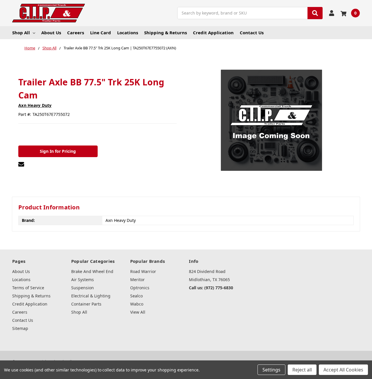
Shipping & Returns (165, 32)
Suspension (82, 287)
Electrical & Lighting (90, 296)
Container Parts (86, 304)
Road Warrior (143, 271)
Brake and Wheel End (92, 271)
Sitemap (20, 328)
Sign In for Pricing (58, 151)
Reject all (302, 370)
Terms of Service (28, 287)
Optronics (139, 287)
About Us (51, 32)
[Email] (21, 164)
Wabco (136, 304)
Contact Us (252, 32)
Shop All (21, 32)
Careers (75, 32)
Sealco (136, 296)
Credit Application (213, 32)
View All (137, 312)
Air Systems (82, 279)
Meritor (137, 279)
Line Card (100, 32)
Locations (127, 32)
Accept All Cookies (343, 370)
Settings (271, 370)
